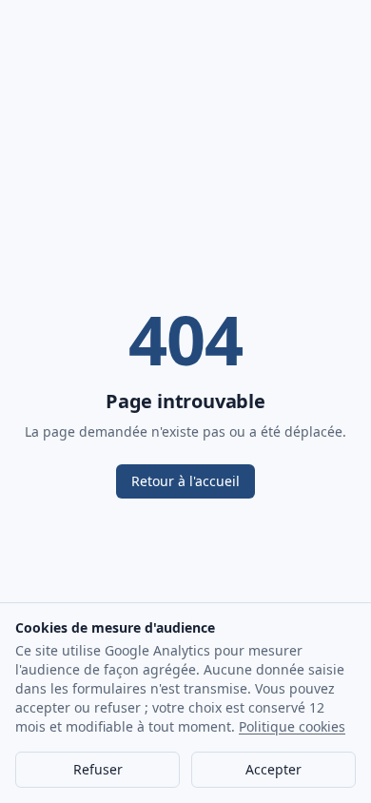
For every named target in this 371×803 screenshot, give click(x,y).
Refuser (98, 769)
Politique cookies (292, 726)
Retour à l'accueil (185, 481)
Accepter (273, 769)
